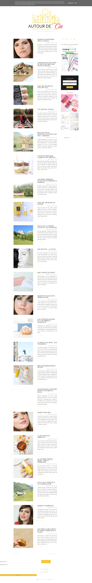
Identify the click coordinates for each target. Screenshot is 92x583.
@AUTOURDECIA (46, 561)
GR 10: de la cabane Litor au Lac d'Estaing (47, 226)
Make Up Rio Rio (44, 412)
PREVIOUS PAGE (52, 553)
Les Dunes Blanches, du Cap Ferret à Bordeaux (46, 321)
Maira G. (54, 579)
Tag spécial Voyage (45, 109)
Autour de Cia (43, 579)
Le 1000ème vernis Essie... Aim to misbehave (45, 460)
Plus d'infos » (41, 55)
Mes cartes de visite (46, 272)
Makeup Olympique (45, 506)
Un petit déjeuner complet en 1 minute (46, 156)
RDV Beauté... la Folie (46, 249)
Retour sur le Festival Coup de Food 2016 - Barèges (47, 134)
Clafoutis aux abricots (43, 436)
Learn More (70, 3)
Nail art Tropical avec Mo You (45, 86)
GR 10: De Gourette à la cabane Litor (46, 483)
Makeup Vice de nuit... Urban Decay (46, 296)
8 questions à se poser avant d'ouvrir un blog (47, 390)
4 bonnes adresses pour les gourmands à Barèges (47, 181)
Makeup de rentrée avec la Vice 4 (45, 40)
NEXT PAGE (17, 553)
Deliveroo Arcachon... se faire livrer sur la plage (47, 530)
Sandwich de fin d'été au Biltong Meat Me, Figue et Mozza (46, 64)
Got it (75, 3)
